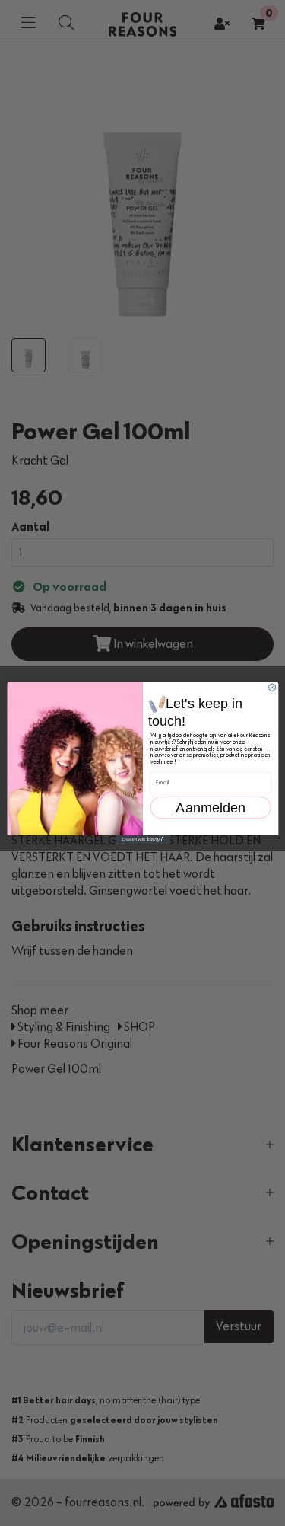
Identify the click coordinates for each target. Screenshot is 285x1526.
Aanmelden (210, 799)
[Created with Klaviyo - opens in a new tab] (142, 839)
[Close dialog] (271, 687)
